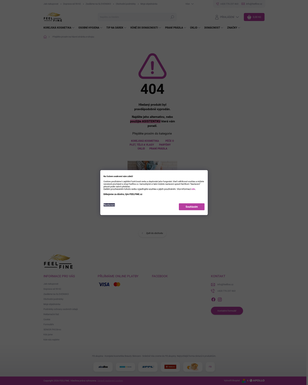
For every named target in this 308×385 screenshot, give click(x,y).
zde (193, 189)
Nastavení (109, 204)
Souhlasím (192, 206)
